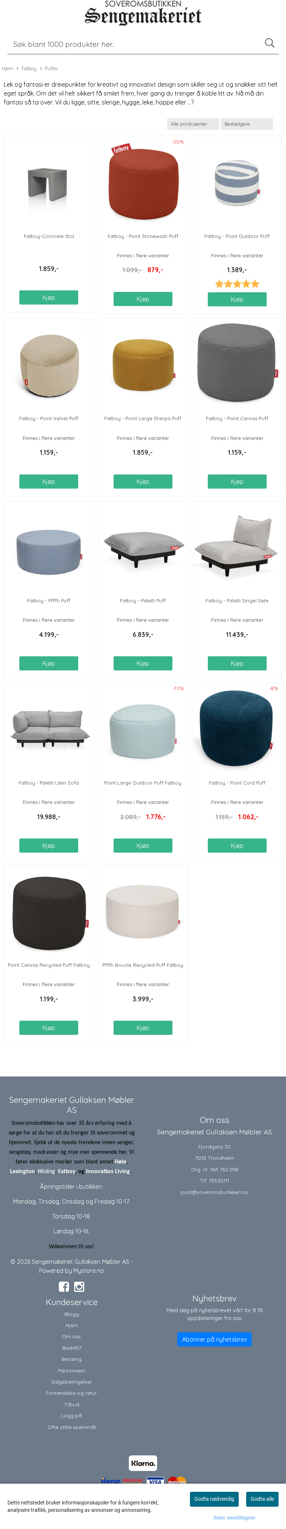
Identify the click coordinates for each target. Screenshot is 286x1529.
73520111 (219, 1180)
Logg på (71, 1415)
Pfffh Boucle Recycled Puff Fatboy (142, 965)
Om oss (71, 1336)
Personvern (71, 1370)
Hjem (7, 68)
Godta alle (262, 1499)
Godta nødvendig (214, 1499)
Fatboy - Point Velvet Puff (49, 418)
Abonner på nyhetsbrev (214, 1339)
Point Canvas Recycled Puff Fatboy (49, 965)
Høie (120, 1162)
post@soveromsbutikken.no (214, 1192)
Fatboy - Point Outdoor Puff (237, 236)
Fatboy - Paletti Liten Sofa (49, 783)
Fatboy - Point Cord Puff (237, 783)
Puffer (51, 68)
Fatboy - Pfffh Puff (48, 600)
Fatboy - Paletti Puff (143, 600)
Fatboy (29, 68)
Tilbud (71, 1404)
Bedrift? (71, 1348)
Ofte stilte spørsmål (72, 1427)
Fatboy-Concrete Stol (49, 236)
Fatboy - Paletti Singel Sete (237, 600)
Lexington (22, 1172)
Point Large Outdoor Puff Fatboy (142, 783)
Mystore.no (88, 1270)
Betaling (71, 1359)
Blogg (71, 1314)
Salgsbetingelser (71, 1381)
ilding (48, 1172)
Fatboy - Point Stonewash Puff (143, 236)
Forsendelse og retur (71, 1393)
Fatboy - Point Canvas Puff (237, 418)
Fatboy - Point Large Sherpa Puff (142, 418)
